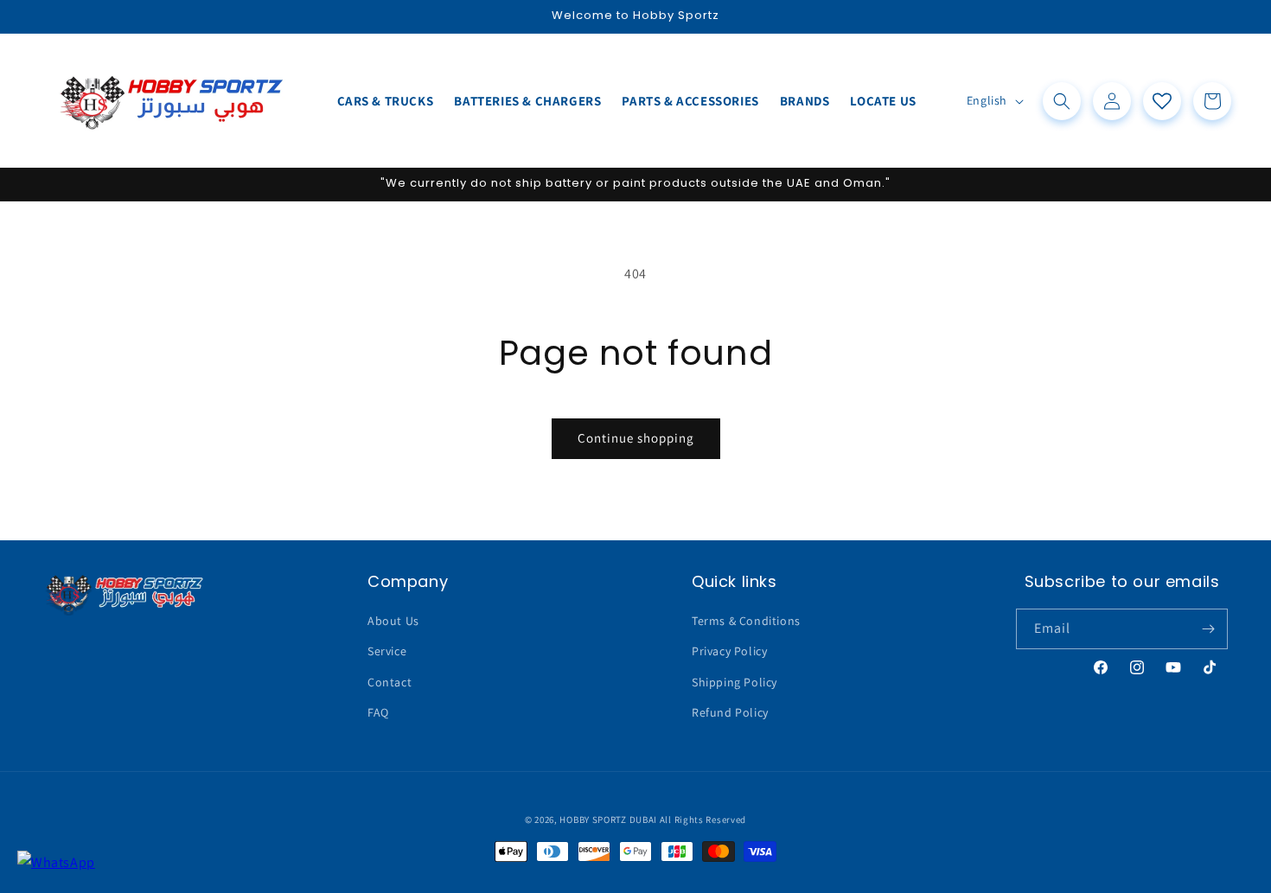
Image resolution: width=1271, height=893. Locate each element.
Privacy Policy (729, 651)
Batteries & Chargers (527, 100)
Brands (805, 100)
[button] (1062, 101)
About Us (393, 620)
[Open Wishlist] (1162, 101)
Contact (389, 682)
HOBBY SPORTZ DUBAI (608, 819)
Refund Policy (730, 712)
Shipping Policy (734, 682)
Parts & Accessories (690, 100)
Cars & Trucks (385, 100)
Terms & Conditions (746, 620)
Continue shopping (636, 438)
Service (386, 651)
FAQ (378, 712)
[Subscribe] (1208, 629)
